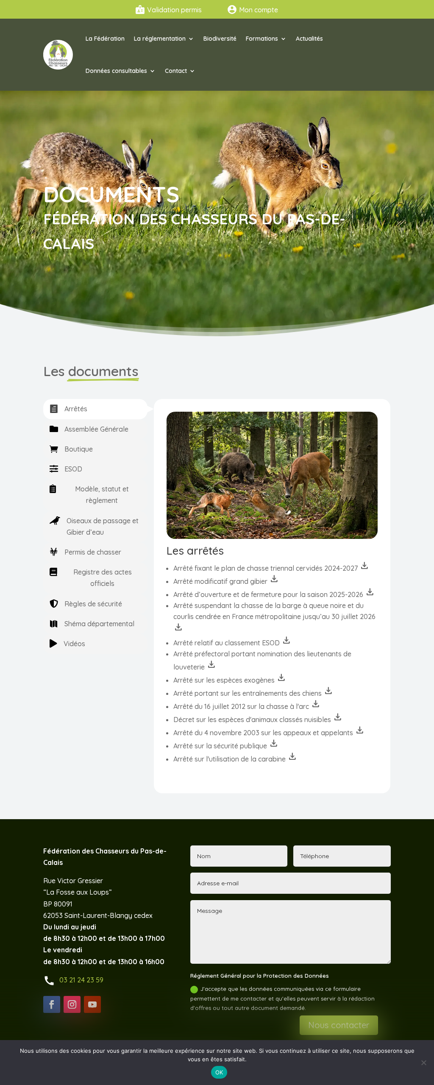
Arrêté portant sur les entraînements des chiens (253, 693)
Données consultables (116, 71)
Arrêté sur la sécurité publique (226, 746)
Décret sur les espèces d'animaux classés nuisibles (258, 719)
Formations (262, 38)
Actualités (309, 38)
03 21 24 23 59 (81, 980)
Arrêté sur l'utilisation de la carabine (235, 759)
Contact (176, 71)
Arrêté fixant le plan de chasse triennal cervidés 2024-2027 (271, 568)
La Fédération (105, 38)
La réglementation (160, 38)
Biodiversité (219, 38)
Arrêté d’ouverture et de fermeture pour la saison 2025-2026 (274, 594)
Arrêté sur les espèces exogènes (230, 680)
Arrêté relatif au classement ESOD (232, 643)
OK (219, 1072)
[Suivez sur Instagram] (72, 1004)
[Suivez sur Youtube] (92, 1004)
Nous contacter (339, 1025)
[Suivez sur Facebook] (51, 1004)
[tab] (95, 409)
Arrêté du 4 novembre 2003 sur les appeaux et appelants (269, 732)
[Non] (423, 1062)
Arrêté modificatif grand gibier (226, 581)
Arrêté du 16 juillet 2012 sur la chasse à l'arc (247, 706)
